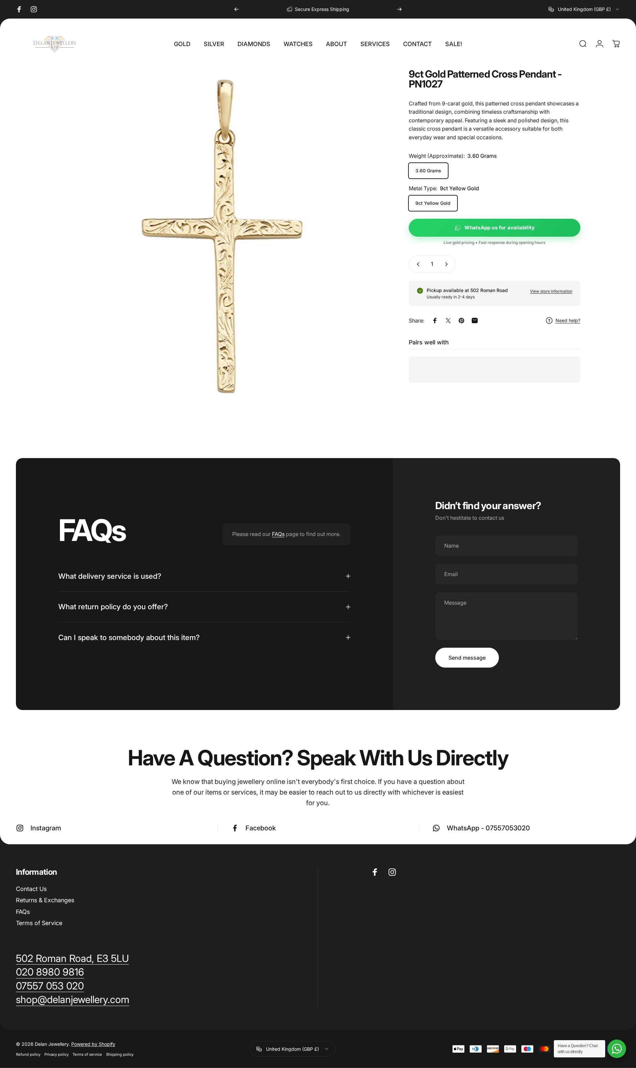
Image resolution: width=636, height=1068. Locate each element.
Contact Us (31, 888)
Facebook (260, 828)
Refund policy (28, 1054)
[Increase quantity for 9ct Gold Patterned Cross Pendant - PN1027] (447, 264)
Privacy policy (56, 1054)
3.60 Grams (428, 170)
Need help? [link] (568, 321)
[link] (72, 999)
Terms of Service (39, 923)
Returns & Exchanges (45, 900)
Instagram (45, 828)
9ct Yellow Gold (432, 203)
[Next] (399, 9)
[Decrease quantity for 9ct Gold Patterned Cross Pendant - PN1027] (416, 264)
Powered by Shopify (93, 1044)
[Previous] (236, 9)
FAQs (278, 534)
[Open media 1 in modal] (222, 235)
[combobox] (584, 9)
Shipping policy (119, 1054)
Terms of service (87, 1054)
